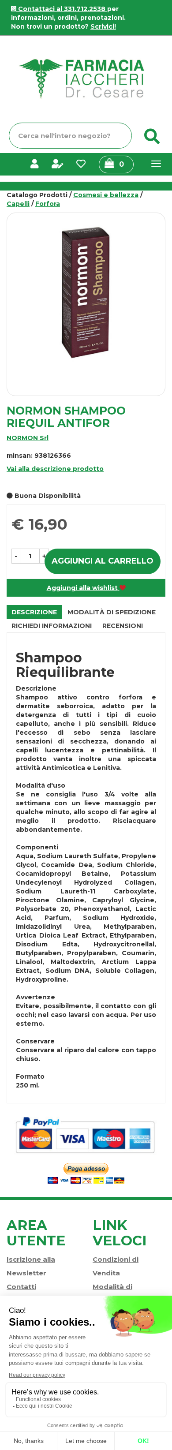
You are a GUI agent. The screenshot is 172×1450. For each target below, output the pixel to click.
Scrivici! (103, 26)
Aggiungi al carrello (102, 561)
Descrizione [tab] (34, 612)
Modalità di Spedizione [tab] (111, 612)
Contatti (21, 1286)
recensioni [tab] (122, 626)
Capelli (18, 204)
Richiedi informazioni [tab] (51, 626)
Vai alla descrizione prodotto (55, 469)
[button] (15, 556)
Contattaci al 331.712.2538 (61, 9)
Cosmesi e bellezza (105, 195)
